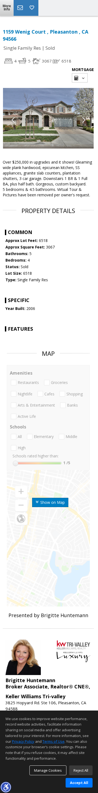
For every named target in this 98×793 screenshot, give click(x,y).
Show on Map (52, 502)
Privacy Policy (23, 741)
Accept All (79, 782)
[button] (6, 787)
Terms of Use (53, 741)
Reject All (81, 770)
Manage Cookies (48, 770)
